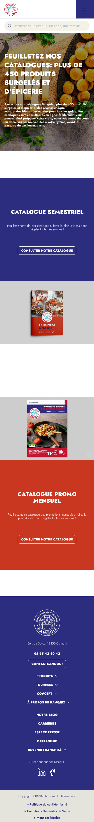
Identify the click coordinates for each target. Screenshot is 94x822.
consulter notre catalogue (47, 250)
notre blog (47, 714)
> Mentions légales (47, 817)
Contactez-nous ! (47, 664)
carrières (47, 723)
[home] (10, 9)
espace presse (47, 732)
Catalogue (47, 741)
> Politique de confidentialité (47, 804)
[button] (85, 9)
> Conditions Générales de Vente (47, 811)
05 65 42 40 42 (47, 653)
